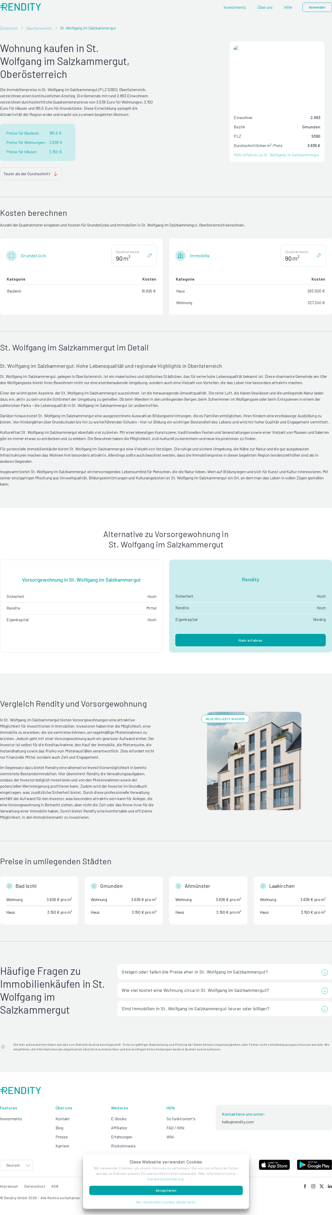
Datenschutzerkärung (165, 1179)
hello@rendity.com (238, 1121)
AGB (54, 1186)
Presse (62, 1136)
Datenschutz (34, 1186)
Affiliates (119, 1127)
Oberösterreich (39, 28)
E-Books (119, 1118)
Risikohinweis (123, 1145)
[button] (166, 1202)
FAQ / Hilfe (175, 1127)
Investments (11, 1118)
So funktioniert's (181, 1118)
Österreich (9, 28)
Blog (59, 1127)
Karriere (62, 1145)
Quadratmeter (128, 252)
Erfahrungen (121, 1136)
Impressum (9, 1186)
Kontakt (63, 1118)
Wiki (170, 1136)
